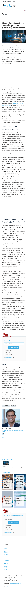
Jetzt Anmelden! (14, 347)
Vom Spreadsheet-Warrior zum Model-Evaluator (19, 502)
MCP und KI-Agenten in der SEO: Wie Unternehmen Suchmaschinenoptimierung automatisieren (20, 483)
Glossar (5, 562)
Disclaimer (6, 554)
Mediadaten (6, 560)
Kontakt (5, 547)
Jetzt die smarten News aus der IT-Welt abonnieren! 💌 (13, 339)
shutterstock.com (11, 586)
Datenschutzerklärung (9, 357)
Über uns (5, 548)
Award (5, 564)
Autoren (5, 569)
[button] (4, 14)
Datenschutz (6, 549)
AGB (5, 551)
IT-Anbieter (6, 567)
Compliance (7, 405)
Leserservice (6, 563)
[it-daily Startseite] (11, 5)
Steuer (14, 405)
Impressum (6, 552)
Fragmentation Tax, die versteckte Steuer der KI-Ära (7, 502)
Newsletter (6, 566)
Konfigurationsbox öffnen (15, 583)
